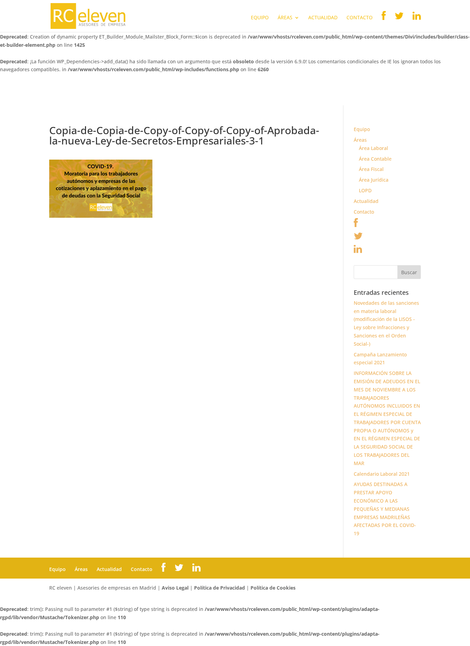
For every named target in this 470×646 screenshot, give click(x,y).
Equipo (260, 18)
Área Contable (375, 158)
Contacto (359, 18)
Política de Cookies (273, 587)
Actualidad (323, 18)
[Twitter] (358, 237)
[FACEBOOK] (384, 21)
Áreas (285, 18)
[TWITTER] (399, 21)
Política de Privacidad (219, 587)
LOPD (365, 190)
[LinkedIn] (358, 250)
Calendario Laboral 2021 (382, 474)
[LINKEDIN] (417, 21)
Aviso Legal (175, 587)
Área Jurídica (373, 179)
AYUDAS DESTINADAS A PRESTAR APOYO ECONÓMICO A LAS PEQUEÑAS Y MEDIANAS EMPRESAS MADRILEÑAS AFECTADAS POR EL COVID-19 (385, 509)
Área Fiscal (371, 169)
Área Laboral (373, 148)
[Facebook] (356, 224)
